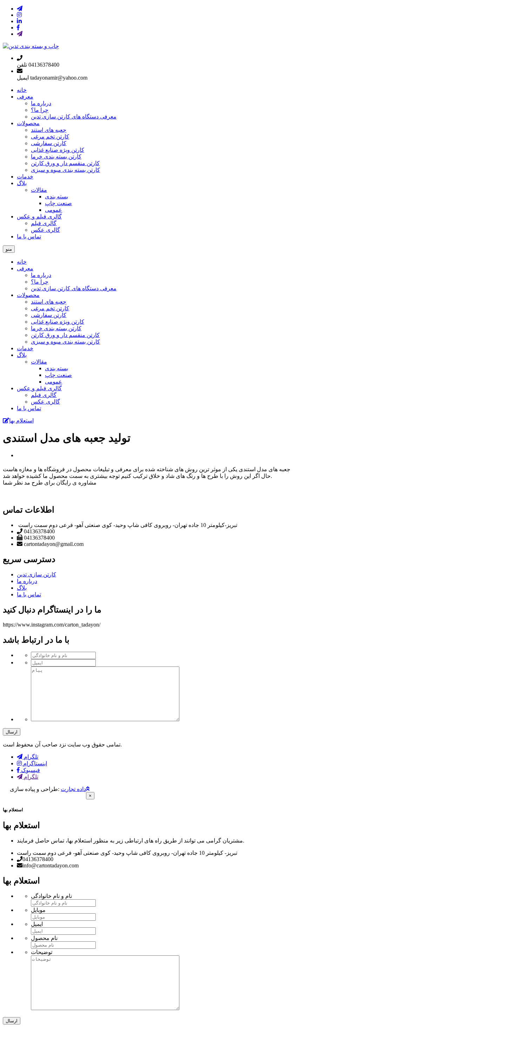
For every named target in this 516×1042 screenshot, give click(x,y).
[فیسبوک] (18, 28)
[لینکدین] (19, 21)
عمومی (53, 210)
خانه (22, 90)
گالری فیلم (44, 223)
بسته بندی (56, 196)
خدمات (25, 177)
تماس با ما (29, 236)
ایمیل (37, 924)
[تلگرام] (19, 9)
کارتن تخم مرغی (50, 137)
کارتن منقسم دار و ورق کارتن (65, 163)
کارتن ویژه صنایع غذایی (57, 150)
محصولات (28, 123)
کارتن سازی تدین (36, 574)
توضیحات (41, 952)
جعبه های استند (48, 130)
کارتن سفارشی (48, 143)
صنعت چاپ (58, 203)
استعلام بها (21, 421)
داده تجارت (73, 789)
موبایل (38, 910)
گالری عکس (45, 230)
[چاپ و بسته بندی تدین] (31, 46)
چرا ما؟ (39, 110)
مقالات (39, 190)
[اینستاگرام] (19, 15)
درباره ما (41, 103)
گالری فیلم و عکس (39, 216)
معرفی (25, 97)
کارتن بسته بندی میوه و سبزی (65, 170)
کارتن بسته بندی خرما (56, 157)
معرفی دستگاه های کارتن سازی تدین (74, 117)
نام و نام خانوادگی (51, 896)
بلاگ (22, 183)
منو (9, 249)
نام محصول (44, 938)
